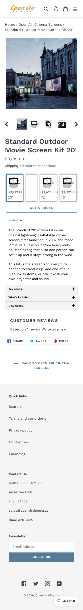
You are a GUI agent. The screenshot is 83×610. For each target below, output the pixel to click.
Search (15, 406)
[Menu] (75, 9)
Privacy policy (20, 430)
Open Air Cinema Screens (40, 24)
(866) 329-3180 (21, 520)
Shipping (12, 166)
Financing (17, 454)
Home (10, 24)
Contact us (18, 442)
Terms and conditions (27, 418)
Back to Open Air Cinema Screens (45, 365)
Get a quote (41, 207)
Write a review (54, 329)
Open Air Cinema (47, 595)
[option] (21, 124)
